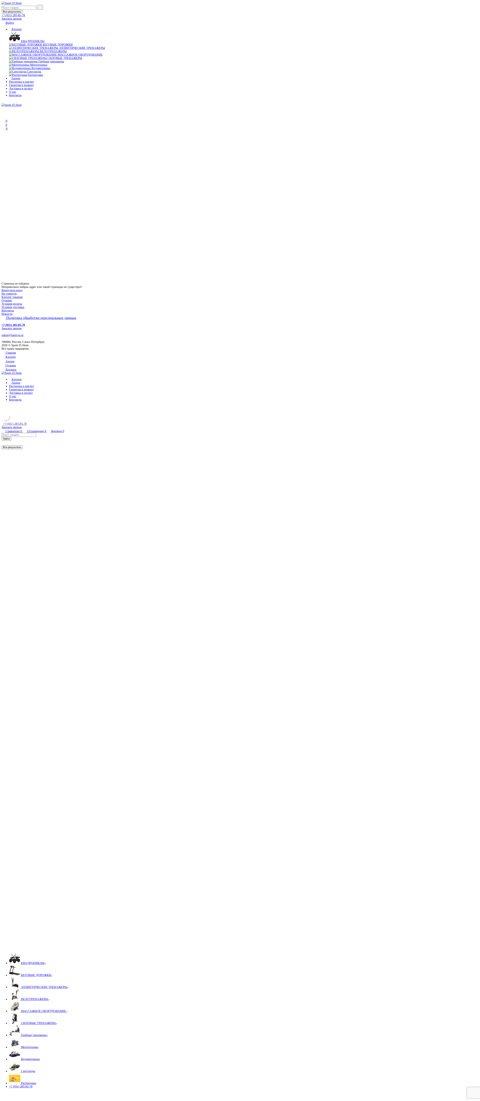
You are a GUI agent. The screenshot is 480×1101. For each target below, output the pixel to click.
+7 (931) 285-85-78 (20, 1086)
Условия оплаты (12, 303)
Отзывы (7, 300)
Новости (7, 313)
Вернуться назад (12, 290)
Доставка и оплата (21, 88)
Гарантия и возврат (21, 85)
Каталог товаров (12, 297)
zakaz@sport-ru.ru (12, 335)
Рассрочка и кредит (21, 81)
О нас (12, 91)
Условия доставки (13, 307)
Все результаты (12, 11)
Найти (6, 438)
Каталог (16, 29)
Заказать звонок (12, 18)
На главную (9, 293)
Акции (15, 78)
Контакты (15, 95)
